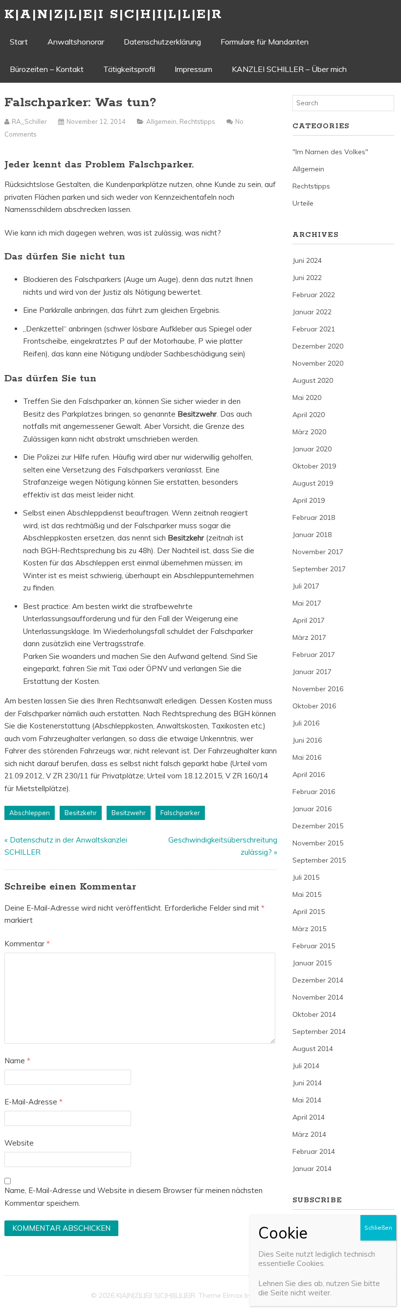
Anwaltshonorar (75, 42)
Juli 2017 (305, 586)
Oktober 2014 (314, 1014)
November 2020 (317, 363)
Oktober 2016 (314, 706)
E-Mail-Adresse (33, 1101)
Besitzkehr (81, 813)
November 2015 (317, 843)
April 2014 (308, 1117)
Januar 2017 (312, 671)
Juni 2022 (307, 277)
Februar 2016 (313, 791)
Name (17, 1060)
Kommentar (27, 943)
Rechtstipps (197, 121)
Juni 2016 (307, 740)
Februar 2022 (313, 294)
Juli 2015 (305, 877)
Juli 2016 (305, 723)
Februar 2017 (313, 654)
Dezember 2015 (317, 825)
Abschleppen (29, 813)
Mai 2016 (306, 757)
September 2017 (319, 568)
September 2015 (319, 860)
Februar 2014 (313, 1151)
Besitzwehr (128, 813)
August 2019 (312, 483)
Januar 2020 (312, 449)
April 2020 (308, 414)
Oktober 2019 (314, 466)
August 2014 (312, 1048)
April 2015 (308, 911)
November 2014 (317, 997)
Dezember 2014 (317, 980)
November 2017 (317, 551)
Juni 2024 (307, 260)
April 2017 (308, 620)
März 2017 (309, 637)
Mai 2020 (306, 397)
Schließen (378, 1227)
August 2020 (312, 380)
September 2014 (319, 1031)
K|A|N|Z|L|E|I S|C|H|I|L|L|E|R (113, 14)
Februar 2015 (313, 945)
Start (19, 42)
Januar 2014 (312, 1168)
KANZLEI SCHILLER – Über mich (289, 69)
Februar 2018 (313, 517)
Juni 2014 (307, 1082)
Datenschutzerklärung (162, 42)
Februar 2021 (313, 329)
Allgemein (161, 121)
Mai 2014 (306, 1100)
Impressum (193, 69)
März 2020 (309, 431)
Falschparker (180, 813)
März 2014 (309, 1134)
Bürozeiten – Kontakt (47, 69)
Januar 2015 (312, 963)
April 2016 (308, 774)
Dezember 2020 (317, 346)
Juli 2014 (305, 1065)
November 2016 (317, 688)
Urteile (302, 203)
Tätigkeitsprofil (129, 69)
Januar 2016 (312, 808)
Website (19, 1142)
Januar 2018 (312, 534)
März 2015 (309, 928)
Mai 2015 (306, 894)
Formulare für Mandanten (265, 42)
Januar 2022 (312, 311)
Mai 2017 (306, 603)
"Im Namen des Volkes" (330, 151)
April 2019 (308, 500)
